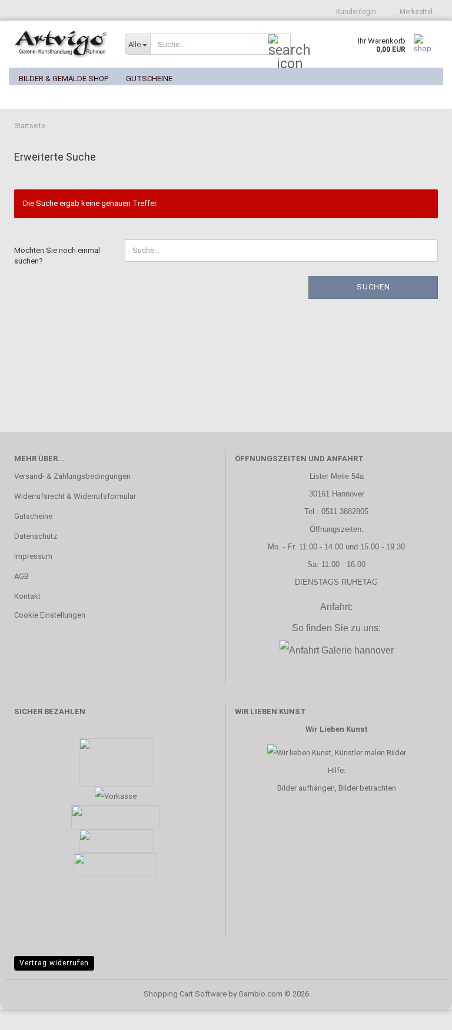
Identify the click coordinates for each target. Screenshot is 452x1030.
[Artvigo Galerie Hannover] (60, 44)
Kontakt (27, 596)
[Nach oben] (419, 1012)
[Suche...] (279, 44)
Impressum (33, 556)
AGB (21, 576)
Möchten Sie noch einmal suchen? (57, 256)
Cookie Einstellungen (49, 615)
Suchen (373, 286)
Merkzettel (414, 12)
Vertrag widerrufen (54, 963)
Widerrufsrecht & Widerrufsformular (75, 496)
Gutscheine (149, 78)
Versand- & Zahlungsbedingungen (72, 476)
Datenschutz (35, 536)
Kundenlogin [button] (354, 12)
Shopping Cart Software (185, 993)
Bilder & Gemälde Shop (63, 78)
